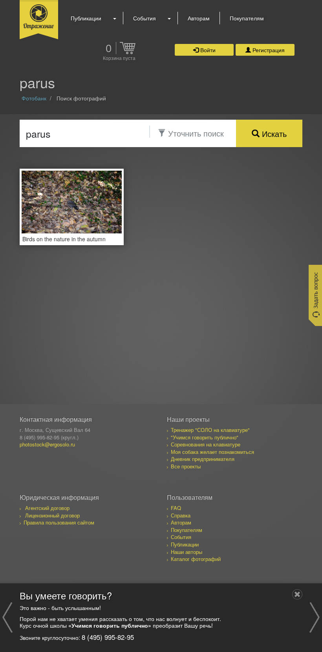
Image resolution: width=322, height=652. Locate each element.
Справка (180, 515)
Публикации (86, 18)
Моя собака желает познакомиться (212, 451)
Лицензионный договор (52, 515)
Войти (207, 50)
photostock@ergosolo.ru (47, 444)
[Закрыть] (297, 594)
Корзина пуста (119, 58)
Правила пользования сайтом (59, 522)
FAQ (176, 508)
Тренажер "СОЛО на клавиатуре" (210, 429)
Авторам (199, 18)
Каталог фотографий (196, 559)
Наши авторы (186, 551)
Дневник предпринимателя (202, 459)
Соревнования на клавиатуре (205, 444)
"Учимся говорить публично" (204, 437)
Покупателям (247, 18)
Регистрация (268, 50)
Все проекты (186, 466)
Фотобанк (34, 98)
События (144, 18)
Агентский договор (47, 508)
